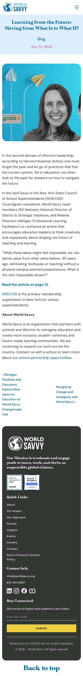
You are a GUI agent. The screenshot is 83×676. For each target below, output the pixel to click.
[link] (15, 7)
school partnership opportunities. (45, 357)
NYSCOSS (9, 294)
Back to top (41, 668)
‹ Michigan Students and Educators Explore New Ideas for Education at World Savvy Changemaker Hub (12, 394)
